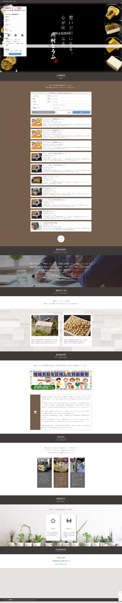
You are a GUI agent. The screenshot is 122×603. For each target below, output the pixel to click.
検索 (81, 112)
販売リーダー (17, 39)
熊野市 (21, 50)
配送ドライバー (9, 39)
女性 (7, 30)
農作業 (18, 43)
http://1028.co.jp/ (61, 564)
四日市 (7, 50)
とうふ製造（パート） (16, 41)
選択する (48, 96)
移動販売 (8, 41)
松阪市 (16, 50)
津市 (12, 50)
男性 (11, 30)
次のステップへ (15, 54)
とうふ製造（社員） (10, 43)
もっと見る (61, 238)
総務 (22, 43)
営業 (7, 45)
